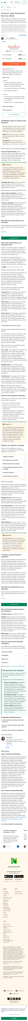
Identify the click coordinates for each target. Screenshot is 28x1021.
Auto (14, 7)
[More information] (21, 51)
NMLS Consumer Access (8, 962)
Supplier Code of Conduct (7, 927)
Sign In (17, 2)
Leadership (6, 893)
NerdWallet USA (9, 990)
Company (5, 891)
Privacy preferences (6, 936)
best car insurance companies (16, 144)
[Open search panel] (11, 2)
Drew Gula (9, 737)
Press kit (5, 914)
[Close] (26, 1006)
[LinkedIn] (8, 748)
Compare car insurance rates (15, 267)
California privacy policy (7, 932)
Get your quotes (14, 63)
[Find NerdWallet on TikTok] (19, 999)
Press (4, 912)
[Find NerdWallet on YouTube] (11, 999)
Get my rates (14, 238)
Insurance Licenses (14, 974)
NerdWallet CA (15, 993)
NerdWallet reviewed (16, 51)
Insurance (8, 7)
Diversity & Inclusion (6, 900)
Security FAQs (18, 893)
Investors (5, 916)
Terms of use (6, 924)
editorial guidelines (9, 712)
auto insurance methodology (17, 666)
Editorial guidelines (5, 904)
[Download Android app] (19, 876)
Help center (18, 891)
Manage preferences (14, 1014)
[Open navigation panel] (2, 2)
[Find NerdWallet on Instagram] (14, 999)
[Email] (6, 748)
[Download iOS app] (8, 876)
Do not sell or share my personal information (8, 941)
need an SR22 (20, 522)
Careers (5, 895)
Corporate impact (7, 897)
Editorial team (6, 910)
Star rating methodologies (7, 907)
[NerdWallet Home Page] (5, 2)
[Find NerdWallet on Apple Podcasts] (17, 999)
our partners (11, 30)
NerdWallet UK (21, 990)
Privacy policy (6, 929)
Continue (14, 1018)
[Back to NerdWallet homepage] (2, 7)
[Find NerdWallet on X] (8, 999)
